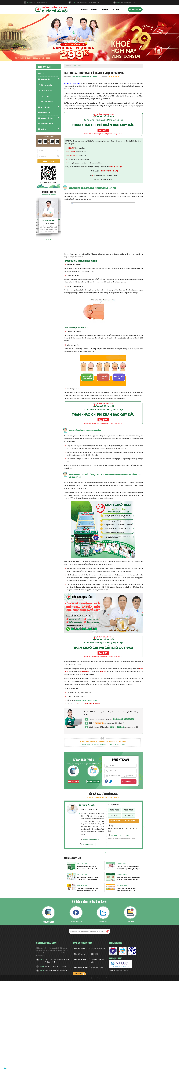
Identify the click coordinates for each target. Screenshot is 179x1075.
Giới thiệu (95, 9)
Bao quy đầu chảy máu (72, 83)
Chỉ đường (116, 9)
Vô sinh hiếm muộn (97, 967)
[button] (101, 852)
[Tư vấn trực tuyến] (98, 723)
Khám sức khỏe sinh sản (97, 961)
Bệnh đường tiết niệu (45, 118)
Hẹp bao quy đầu (46, 96)
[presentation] (4, 39)
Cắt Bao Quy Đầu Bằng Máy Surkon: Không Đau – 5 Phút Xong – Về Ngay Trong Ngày (87, 869)
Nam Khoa (41, 74)
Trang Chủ (68, 65)
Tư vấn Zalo (103, 922)
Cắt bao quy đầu (82, 863)
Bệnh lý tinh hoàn (44, 107)
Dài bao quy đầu (46, 90)
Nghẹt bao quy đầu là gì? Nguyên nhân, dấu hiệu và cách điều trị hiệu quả (128, 880)
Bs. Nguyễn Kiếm (85, 804)
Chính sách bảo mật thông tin (119, 970)
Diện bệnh (105, 9)
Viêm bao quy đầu (82, 885)
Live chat (130, 922)
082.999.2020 (44, 2)
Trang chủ (84, 9)
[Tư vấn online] (106, 781)
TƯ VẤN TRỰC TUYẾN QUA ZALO (48, 182)
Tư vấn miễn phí (114, 821)
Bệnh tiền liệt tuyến (44, 113)
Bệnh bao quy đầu (122, 863)
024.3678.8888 (35, 2)
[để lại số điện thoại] (117, 727)
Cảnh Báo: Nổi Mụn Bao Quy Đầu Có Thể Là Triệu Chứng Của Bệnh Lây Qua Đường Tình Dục (128, 869)
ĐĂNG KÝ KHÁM (48, 161)
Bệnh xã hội (42, 129)
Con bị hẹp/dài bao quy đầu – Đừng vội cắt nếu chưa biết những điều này (127, 890)
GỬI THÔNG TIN (128, 781)
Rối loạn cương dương (45, 123)
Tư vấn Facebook (76, 922)
